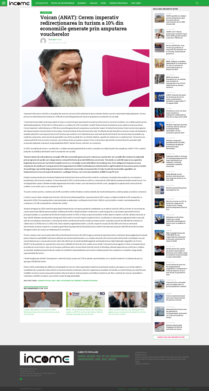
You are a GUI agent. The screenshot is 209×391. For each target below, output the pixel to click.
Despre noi (122, 389)
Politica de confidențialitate (161, 389)
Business (82, 3)
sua (98, 356)
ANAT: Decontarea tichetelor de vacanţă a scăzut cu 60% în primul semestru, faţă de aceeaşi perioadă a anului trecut (84, 312)
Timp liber (136, 3)
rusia (104, 359)
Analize (93, 3)
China (98, 359)
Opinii (103, 3)
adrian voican (44, 281)
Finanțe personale (118, 3)
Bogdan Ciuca (56, 39)
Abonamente (134, 389)
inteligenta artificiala (119, 356)
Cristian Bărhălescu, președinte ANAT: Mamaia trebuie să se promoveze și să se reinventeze (42, 312)
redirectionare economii (86, 281)
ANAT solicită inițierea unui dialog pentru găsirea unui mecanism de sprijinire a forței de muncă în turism (127, 312)
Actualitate (42, 3)
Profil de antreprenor (62, 3)
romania (81, 356)
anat (53, 281)
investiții (112, 359)
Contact (144, 389)
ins (107, 356)
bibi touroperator (65, 281)
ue (103, 356)
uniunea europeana (85, 359)
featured (91, 356)
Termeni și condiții (182, 389)
